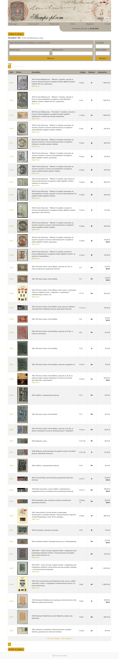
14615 (11, 479)
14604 (11, 379)
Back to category (16, 34)
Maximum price (57, 50)
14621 (11, 530)
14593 (11, 293)
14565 (11, 83)
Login (106, 18)
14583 (11, 182)
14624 (11, 554)
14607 (11, 414)
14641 (11, 631)
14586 (11, 226)
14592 (11, 279)
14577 (11, 143)
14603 (11, 364)
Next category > (67, 638)
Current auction (33, 24)
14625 (11, 568)
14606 (11, 395)
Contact (107, 24)
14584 (11, 195)
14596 (11, 319)
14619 (11, 501)
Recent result (54, 24)
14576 (11, 129)
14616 (11, 490)
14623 (11, 541)
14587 (11, 241)
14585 (11, 210)
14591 (11, 268)
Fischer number (101, 50)
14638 (11, 601)
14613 (11, 452)
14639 (11, 617)
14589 (11, 255)
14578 (11, 156)
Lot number (100, 43)
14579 (11, 170)
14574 (11, 115)
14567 (11, 100)
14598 (11, 332)
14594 (11, 308)
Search (51, 58)
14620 (11, 516)
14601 (11, 348)
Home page (13, 24)
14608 (11, 430)
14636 (11, 584)
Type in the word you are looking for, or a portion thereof (29, 43)
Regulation (90, 24)
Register (100, 18)
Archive (72, 24)
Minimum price (14, 50)
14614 (11, 465)
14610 (11, 441)
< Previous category (53, 638)
